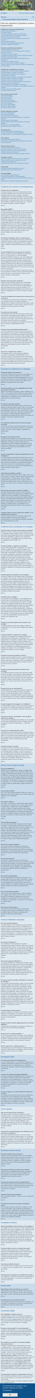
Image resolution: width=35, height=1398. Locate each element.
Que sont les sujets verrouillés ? (9, 106)
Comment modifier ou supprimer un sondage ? (12, 78)
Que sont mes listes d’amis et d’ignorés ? (11, 139)
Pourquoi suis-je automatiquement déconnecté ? (13, 43)
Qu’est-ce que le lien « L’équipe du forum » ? (12, 126)
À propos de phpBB (15, 1322)
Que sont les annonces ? (7, 103)
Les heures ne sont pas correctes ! (9, 54)
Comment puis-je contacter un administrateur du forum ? (14, 181)
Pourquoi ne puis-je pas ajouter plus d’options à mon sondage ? (16, 77)
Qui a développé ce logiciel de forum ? (10, 175)
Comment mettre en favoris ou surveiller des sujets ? (13, 160)
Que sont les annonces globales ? (9, 101)
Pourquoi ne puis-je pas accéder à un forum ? (12, 80)
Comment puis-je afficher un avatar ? (10, 61)
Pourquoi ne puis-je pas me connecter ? (10, 37)
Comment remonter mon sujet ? (8, 90)
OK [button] (10, 1395)
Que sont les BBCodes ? (7, 95)
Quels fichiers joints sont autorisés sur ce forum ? (13, 168)
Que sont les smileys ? (6, 98)
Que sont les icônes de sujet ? (8, 107)
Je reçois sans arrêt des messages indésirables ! (13, 132)
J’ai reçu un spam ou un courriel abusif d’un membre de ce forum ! (17, 134)
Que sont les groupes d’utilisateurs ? (10, 115)
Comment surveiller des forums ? (9, 161)
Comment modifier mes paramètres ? (10, 49)
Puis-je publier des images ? (8, 100)
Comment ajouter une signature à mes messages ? (13, 74)
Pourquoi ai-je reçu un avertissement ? (10, 83)
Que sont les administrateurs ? (8, 112)
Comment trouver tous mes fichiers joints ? (11, 169)
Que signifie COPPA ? (6, 32)
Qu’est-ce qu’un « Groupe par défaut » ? (11, 124)
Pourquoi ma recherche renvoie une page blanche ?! (14, 150)
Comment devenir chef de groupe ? (9, 120)
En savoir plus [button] (7, 1390)
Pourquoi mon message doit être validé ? (11, 89)
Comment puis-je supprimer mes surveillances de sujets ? (15, 163)
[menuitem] (5, 13)
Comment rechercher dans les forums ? (10, 147)
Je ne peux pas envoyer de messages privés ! (12, 131)
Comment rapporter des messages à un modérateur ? (14, 84)
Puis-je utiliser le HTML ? (7, 97)
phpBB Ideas (16, 1333)
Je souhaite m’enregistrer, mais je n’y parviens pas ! (13, 34)
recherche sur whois (6, 1350)
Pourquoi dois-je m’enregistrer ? (9, 31)
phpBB (8, 448)
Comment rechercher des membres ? (10, 152)
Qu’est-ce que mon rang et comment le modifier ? (13, 63)
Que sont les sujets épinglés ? (8, 104)
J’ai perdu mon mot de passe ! (8, 41)
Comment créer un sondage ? (8, 75)
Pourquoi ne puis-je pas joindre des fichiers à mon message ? (16, 81)
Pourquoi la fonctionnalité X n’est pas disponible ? (13, 176)
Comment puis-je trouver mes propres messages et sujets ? (15, 153)
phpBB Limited (11, 1317)
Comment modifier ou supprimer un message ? (12, 72)
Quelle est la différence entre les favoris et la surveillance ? (15, 158)
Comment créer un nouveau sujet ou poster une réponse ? (15, 71)
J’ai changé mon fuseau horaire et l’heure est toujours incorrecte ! (17, 55)
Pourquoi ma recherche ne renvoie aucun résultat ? (13, 149)
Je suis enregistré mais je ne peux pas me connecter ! (14, 35)
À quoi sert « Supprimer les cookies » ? (10, 44)
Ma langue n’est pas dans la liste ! (9, 57)
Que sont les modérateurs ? (7, 114)
